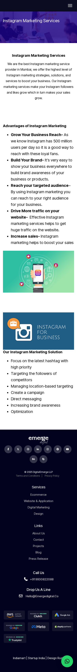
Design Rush (55, 658)
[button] (67, 661)
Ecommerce (38, 494)
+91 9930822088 (42, 579)
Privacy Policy (51, 475)
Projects (38, 546)
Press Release (38, 559)
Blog (38, 552)
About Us (38, 533)
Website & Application (38, 501)
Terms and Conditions (28, 475)
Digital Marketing (39, 507)
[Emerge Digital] (14, 5)
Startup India (36, 658)
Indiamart (19, 658)
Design (38, 514)
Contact (38, 539)
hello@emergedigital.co (42, 596)
